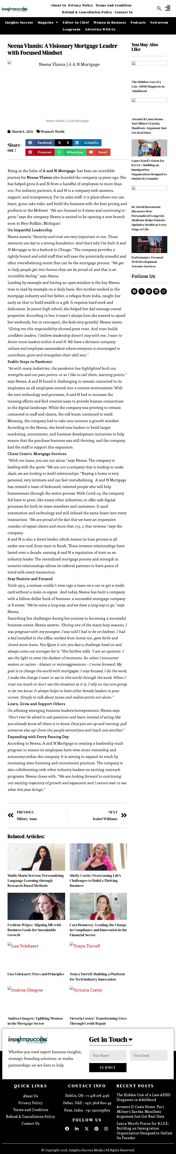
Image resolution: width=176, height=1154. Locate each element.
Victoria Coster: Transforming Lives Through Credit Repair (98, 1021)
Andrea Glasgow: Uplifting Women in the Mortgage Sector (35, 1021)
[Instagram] (163, 291)
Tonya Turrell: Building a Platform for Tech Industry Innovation (97, 976)
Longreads (72, 29)
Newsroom (159, 22)
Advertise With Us (100, 29)
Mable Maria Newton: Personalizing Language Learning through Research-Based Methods (36, 880)
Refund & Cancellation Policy (87, 12)
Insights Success (19, 22)
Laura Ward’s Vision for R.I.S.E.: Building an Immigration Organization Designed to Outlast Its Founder (144, 1130)
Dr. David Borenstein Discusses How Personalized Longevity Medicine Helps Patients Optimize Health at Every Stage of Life (149, 218)
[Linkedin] (156, 291)
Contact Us (124, 12)
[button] (167, 8)
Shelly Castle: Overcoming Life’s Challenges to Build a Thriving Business (95, 880)
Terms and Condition (114, 5)
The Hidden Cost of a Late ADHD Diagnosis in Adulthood (148, 86)
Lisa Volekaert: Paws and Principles (36, 973)
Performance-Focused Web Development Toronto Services (147, 262)
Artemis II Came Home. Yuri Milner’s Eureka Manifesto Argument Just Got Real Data (149, 126)
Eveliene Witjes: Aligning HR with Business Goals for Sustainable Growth (34, 930)
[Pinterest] (149, 291)
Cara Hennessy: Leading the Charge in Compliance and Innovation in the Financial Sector (98, 930)
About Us (58, 5)
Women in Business (110, 22)
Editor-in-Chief (76, 22)
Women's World (52, 131)
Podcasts (138, 22)
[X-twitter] (141, 291)
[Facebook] (134, 291)
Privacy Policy (80, 5)
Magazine (46, 22)
